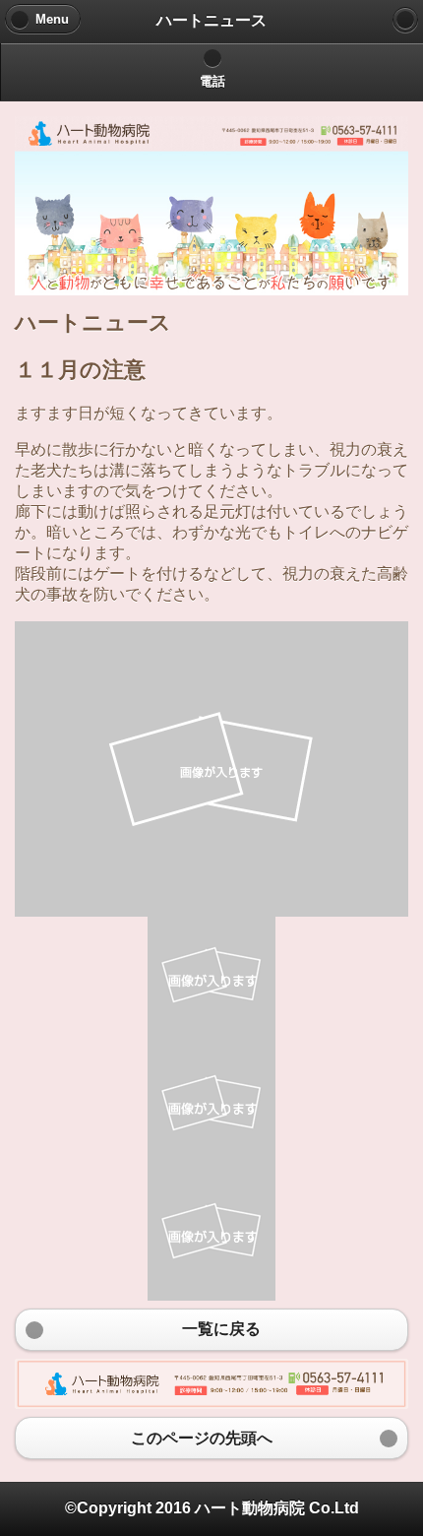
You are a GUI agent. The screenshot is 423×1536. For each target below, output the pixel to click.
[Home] (405, 19)
